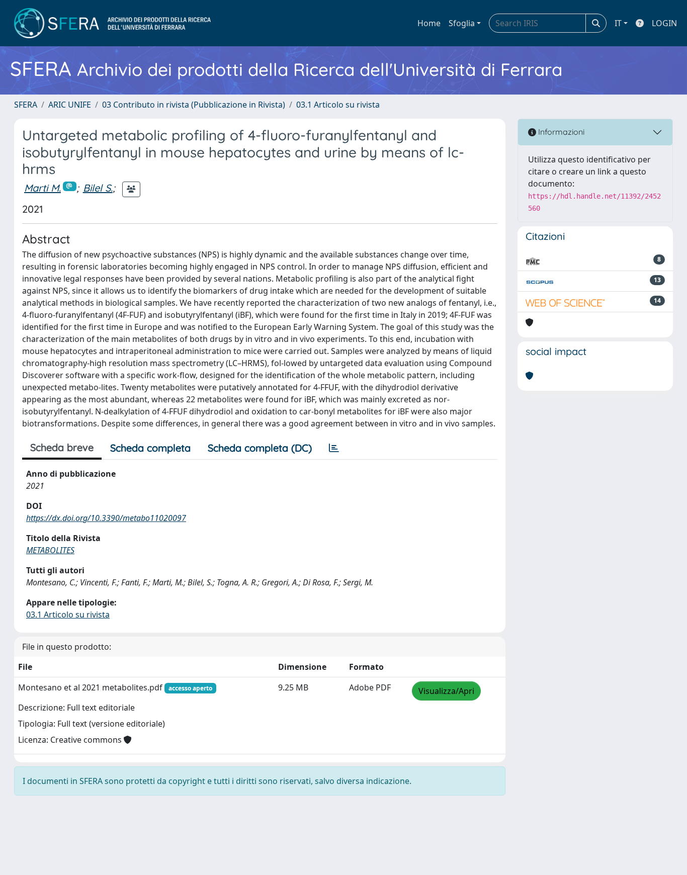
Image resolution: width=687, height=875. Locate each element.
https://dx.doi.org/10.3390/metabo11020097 (106, 517)
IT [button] (618, 23)
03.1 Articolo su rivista (338, 104)
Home (429, 23)
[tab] (334, 448)
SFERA (25, 104)
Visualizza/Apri (446, 690)
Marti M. (42, 188)
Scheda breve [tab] (62, 447)
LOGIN (664, 23)
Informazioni (560, 132)
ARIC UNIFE (69, 104)
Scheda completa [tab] (150, 448)
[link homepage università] (112, 23)
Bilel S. (98, 188)
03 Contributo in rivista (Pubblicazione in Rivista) (193, 104)
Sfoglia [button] (462, 23)
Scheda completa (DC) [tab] (260, 448)
